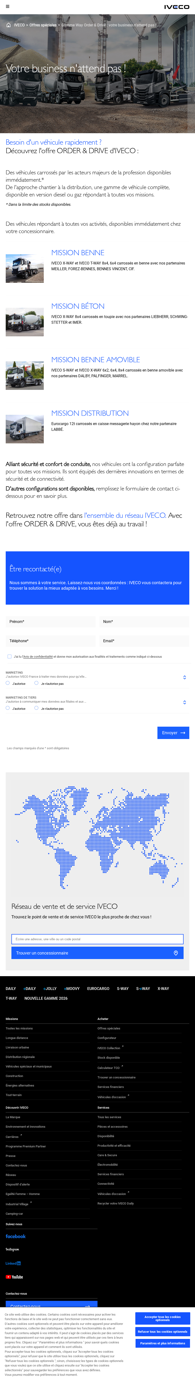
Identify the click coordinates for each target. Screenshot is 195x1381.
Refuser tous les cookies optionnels (163, 1331)
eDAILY (30, 988)
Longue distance (17, 1038)
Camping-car (14, 1213)
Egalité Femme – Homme (23, 1194)
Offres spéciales (43, 25)
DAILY (11, 988)
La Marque (13, 1117)
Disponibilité (106, 1136)
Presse (10, 1156)
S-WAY (123, 988)
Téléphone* (19, 641)
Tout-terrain (14, 1095)
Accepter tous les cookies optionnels (163, 1318)
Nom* (108, 621)
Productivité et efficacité (114, 1145)
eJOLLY (50, 988)
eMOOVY (72, 988)
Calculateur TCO (109, 1068)
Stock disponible (109, 1057)
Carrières (12, 1137)
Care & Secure (107, 1155)
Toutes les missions (19, 1028)
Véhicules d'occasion (112, 1097)
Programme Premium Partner (26, 1146)
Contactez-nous (16, 1165)
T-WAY (11, 998)
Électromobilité (108, 1164)
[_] (177, 7)
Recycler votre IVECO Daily (116, 1203)
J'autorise (18, 684)
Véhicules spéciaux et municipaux (29, 1066)
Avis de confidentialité (38, 656)
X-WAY (163, 988)
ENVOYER (169, 732)
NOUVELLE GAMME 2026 (46, 998)
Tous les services (109, 1117)
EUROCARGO (98, 988)
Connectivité (106, 1183)
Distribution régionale (20, 1057)
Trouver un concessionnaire (117, 1077)
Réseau (11, 1175)
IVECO (19, 25)
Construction (14, 1076)
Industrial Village (17, 1204)
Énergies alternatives (20, 1085)
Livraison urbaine (17, 1047)
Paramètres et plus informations (162, 1343)
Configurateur (107, 1038)
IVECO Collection (109, 1048)
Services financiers (111, 1087)
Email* (108, 641)
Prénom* (17, 621)
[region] (97, 1344)
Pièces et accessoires (113, 1126)
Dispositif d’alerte (18, 1184)
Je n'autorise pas (52, 684)
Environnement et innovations (25, 1126)
